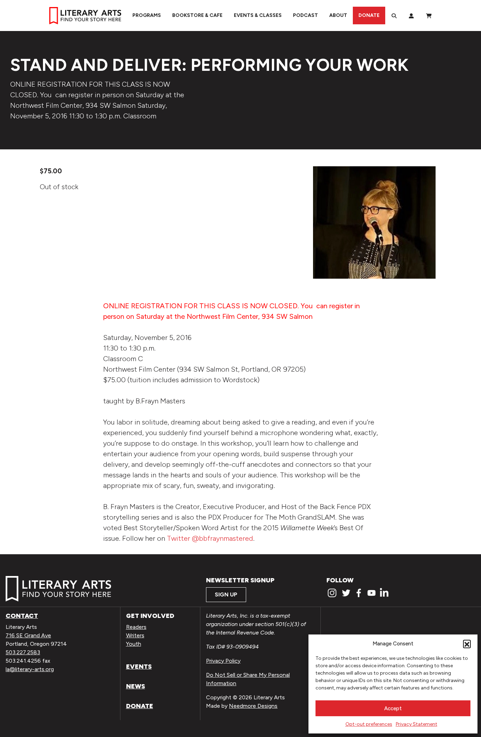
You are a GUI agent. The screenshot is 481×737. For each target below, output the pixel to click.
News (135, 686)
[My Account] (411, 15)
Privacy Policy (223, 660)
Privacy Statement (416, 724)
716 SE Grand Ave (28, 635)
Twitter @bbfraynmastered (210, 538)
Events (139, 666)
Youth (133, 643)
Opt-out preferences (368, 724)
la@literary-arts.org (30, 669)
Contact (22, 616)
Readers (136, 627)
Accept (393, 708)
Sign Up (226, 594)
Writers (135, 635)
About (338, 15)
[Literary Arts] (85, 15)
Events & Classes (258, 15)
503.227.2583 (23, 652)
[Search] (394, 15)
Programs (146, 15)
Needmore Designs (253, 705)
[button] (466, 643)
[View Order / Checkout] (429, 15)
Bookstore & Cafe (197, 15)
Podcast (305, 15)
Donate (369, 15)
